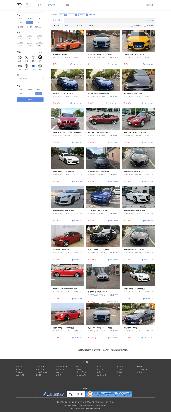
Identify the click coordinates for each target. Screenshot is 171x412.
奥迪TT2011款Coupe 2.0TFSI (134, 54)
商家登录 (149, 5)
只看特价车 (137, 25)
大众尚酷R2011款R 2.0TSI (97, 210)
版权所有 (104, 405)
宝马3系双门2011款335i (132, 328)
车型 (18, 33)
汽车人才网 (60, 369)
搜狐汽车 (19, 366)
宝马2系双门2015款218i (61, 250)
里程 (18, 75)
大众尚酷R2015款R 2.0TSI (133, 93)
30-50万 (29, 27)
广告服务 (81, 402)
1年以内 (29, 89)
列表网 (38, 375)
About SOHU (104, 402)
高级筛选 (30, 99)
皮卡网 (58, 375)
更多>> (41, 52)
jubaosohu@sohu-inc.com (93, 408)
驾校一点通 (20, 375)
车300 (99, 366)
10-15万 (29, 23)
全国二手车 (57, 20)
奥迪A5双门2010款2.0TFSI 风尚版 (100, 54)
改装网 (78, 369)
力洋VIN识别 (20, 372)
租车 (118, 375)
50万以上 (38, 27)
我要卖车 (120, 366)
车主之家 (100, 369)
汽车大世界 (141, 372)
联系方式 (88, 402)
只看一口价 (150, 25)
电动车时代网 (101, 375)
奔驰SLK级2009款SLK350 (97, 292)
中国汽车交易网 (41, 372)
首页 (39, 5)
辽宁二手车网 (81, 372)
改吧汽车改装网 (62, 366)
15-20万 (38, 23)
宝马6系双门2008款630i (61, 54)
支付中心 (67, 402)
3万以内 (29, 18)
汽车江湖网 (40, 366)
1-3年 (38, 89)
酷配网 (78, 366)
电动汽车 (59, 372)
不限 (20, 18)
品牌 (19, 52)
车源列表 (51, 5)
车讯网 (119, 369)
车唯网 (119, 372)
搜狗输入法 (60, 402)
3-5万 (38, 18)
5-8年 (29, 93)
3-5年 (20, 93)
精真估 (139, 366)
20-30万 (20, 27)
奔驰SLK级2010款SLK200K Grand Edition (67, 132)
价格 (18, 15)
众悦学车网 (40, 369)
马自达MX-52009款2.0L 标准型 (99, 132)
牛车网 (18, 369)
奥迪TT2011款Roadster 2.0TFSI (135, 171)
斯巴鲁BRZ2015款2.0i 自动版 (63, 93)
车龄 (18, 86)
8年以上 (38, 93)
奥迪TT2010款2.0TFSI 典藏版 (63, 210)
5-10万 (20, 23)
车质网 (99, 372)
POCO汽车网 (81, 375)
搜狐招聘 (74, 402)
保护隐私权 (95, 402)
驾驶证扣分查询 (143, 369)
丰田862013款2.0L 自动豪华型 (63, 171)
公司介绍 (111, 402)
